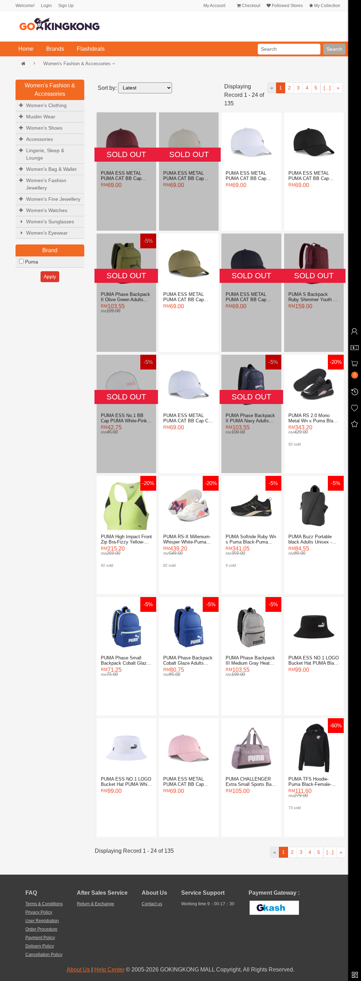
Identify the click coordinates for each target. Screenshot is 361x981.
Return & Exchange (95, 903)
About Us (78, 970)
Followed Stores (287, 5)
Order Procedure (41, 929)
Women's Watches (46, 210)
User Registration (42, 920)
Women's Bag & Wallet (51, 169)
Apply (50, 276)
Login (46, 5)
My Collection (326, 5)
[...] (327, 88)
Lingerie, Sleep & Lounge (45, 154)
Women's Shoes (44, 128)
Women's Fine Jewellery (53, 199)
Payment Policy (40, 937)
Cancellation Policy (43, 954)
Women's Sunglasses (50, 221)
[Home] (23, 64)
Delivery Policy (39, 946)
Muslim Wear (40, 116)
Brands (55, 49)
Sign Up (66, 5)
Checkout (250, 5)
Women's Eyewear (47, 233)
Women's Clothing (46, 105)
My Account (213, 5)
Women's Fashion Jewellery (46, 184)
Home (27, 48)
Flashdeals (91, 49)
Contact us (152, 903)
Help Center (109, 970)
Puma (31, 262)
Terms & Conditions (44, 903)
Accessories (39, 139)
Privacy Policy (38, 912)
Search (334, 49)
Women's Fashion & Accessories (77, 63)
